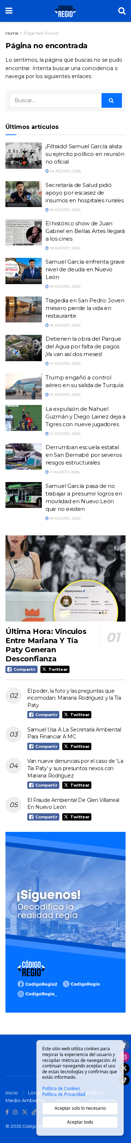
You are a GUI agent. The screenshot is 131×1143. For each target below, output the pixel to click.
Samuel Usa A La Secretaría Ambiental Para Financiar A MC (74, 733)
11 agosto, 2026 (64, 472)
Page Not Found (41, 33)
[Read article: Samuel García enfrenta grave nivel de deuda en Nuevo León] (23, 271)
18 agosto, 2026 (64, 286)
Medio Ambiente (25, 1100)
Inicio (11, 1093)
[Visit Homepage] (65, 11)
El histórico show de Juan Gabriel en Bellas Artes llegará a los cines (85, 231)
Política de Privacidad (63, 1094)
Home (11, 33)
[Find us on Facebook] (7, 1112)
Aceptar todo (80, 1122)
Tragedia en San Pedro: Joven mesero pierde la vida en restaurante (84, 308)
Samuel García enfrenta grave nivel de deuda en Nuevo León (85, 269)
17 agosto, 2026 (64, 363)
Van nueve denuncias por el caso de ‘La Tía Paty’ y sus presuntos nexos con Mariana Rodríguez (75, 768)
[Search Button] (122, 11)
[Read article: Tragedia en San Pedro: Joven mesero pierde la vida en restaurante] (23, 310)
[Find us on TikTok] (34, 1112)
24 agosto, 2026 (65, 171)
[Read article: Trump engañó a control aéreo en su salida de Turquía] (23, 387)
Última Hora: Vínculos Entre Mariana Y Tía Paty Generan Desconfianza (46, 645)
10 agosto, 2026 (64, 518)
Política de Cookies (61, 1089)
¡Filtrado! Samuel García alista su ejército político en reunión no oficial (84, 154)
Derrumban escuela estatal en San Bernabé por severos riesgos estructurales (83, 455)
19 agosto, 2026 (64, 209)
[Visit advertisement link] (65, 922)
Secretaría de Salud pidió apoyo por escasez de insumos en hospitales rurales (84, 192)
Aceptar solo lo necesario (80, 1108)
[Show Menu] (8, 11)
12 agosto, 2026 (64, 394)
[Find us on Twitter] (25, 1112)
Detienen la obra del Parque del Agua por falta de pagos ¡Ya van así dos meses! (83, 346)
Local (34, 1093)
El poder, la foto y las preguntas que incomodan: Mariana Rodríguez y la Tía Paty (74, 698)
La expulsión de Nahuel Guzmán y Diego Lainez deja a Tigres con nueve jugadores (85, 416)
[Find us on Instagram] (15, 1112)
